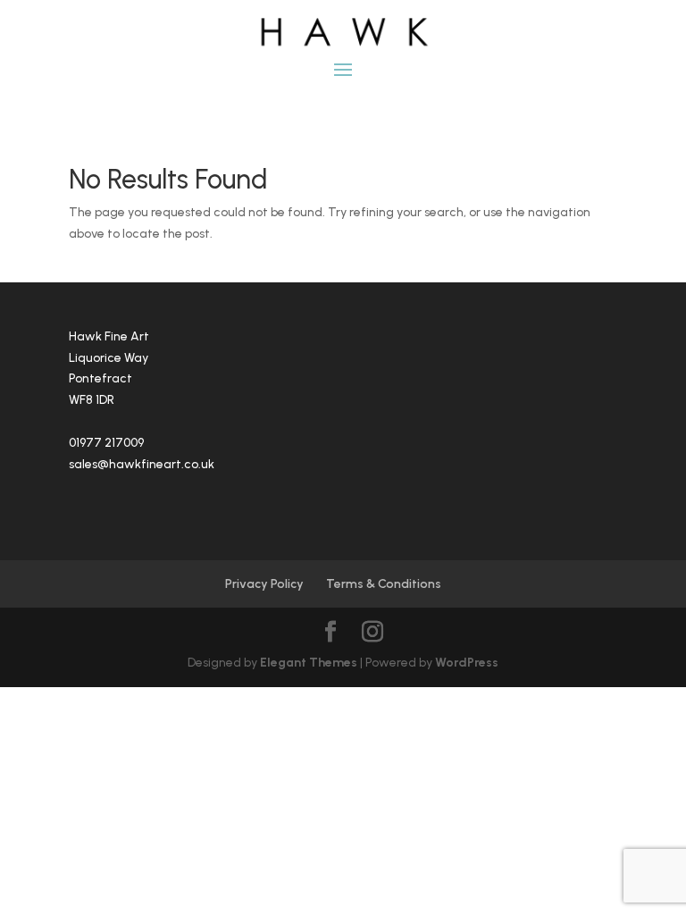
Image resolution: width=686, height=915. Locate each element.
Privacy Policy (264, 584)
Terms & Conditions (383, 584)
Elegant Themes (308, 662)
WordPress (466, 662)
